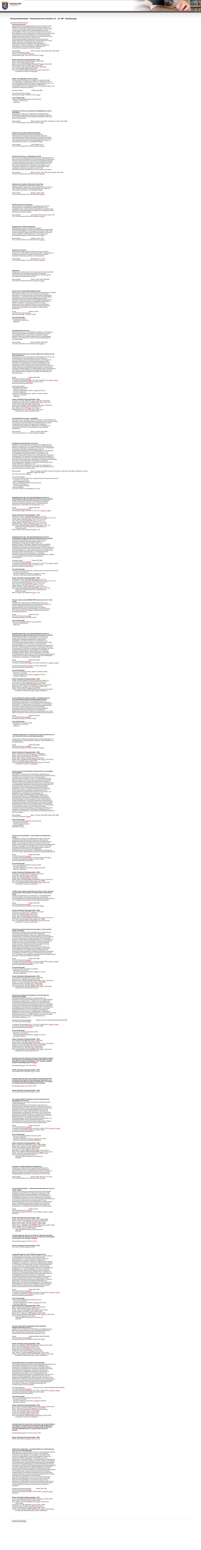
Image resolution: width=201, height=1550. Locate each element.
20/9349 (28, 1021)
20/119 (30, 963)
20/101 (23, 617)
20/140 (30, 1390)
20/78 (22, 314)
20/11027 (28, 1291)
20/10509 (29, 1127)
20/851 (28, 93)
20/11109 (28, 1338)
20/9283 (28, 960)
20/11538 (36, 1401)
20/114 (30, 857)
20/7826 (28, 616)
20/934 (42, 122)
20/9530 (36, 1034)
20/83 (30, 382)
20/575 (28, 52)
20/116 (30, 859)
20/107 (23, 718)
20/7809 (28, 562)
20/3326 (42, 281)
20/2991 (42, 174)
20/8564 (28, 746)
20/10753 (29, 1210)
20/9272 (36, 868)
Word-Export (17, 22)
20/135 (30, 1292)
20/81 (30, 380)
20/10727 (36, 1138)
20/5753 (42, 343)
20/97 (30, 565)
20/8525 (28, 717)
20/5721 (28, 313)
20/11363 (28, 1389)
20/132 (23, 1212)
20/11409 (14, 1430)
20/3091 (42, 194)
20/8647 (28, 816)
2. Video (55, 380)
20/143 (30, 1392)
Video (41, 55)
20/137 (30, 1294)
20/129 (30, 1128)
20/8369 (36, 674)
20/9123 (28, 856)
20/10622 (42, 1178)
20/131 (30, 1130)
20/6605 (28, 474)
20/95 (22, 510)
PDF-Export (24, 22)
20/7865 (36, 573)
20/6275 (42, 433)
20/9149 (28, 904)
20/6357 (36, 390)
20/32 (22, 55)
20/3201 (42, 240)
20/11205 (36, 1302)
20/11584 (28, 1490)
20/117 (30, 961)
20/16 (22, 95)
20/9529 (36, 972)
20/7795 (28, 509)
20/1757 (31, 54)
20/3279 (42, 260)
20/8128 (28, 661)
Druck (12, 22)
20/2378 (42, 146)
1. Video (49, 380)
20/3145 (42, 216)
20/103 (30, 666)
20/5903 (28, 379)
